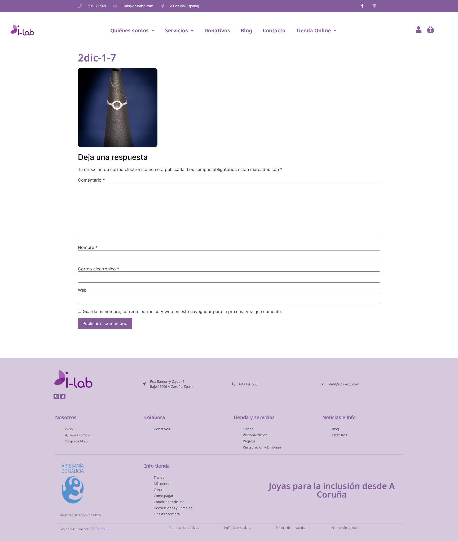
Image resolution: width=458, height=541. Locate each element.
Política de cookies (237, 527)
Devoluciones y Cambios (173, 507)
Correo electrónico (98, 269)
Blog (246, 30)
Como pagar (163, 495)
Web (82, 290)
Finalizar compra (167, 514)
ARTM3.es (99, 528)
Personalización (255, 435)
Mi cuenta (161, 483)
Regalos (249, 441)
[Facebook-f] (362, 6)
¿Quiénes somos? (77, 435)
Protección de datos (345, 527)
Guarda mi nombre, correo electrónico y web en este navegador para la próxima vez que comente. (182, 311)
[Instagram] (374, 6)
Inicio (69, 429)
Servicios (176, 30)
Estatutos (339, 435)
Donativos (217, 30)
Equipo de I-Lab (76, 441)
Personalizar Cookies (184, 527)
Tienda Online (313, 30)
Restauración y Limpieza (262, 447)
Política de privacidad (291, 527)
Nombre (88, 247)
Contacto (274, 30)
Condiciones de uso (169, 501)
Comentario (91, 180)
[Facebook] (56, 396)
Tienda (248, 428)
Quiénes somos (129, 30)
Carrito (159, 489)
